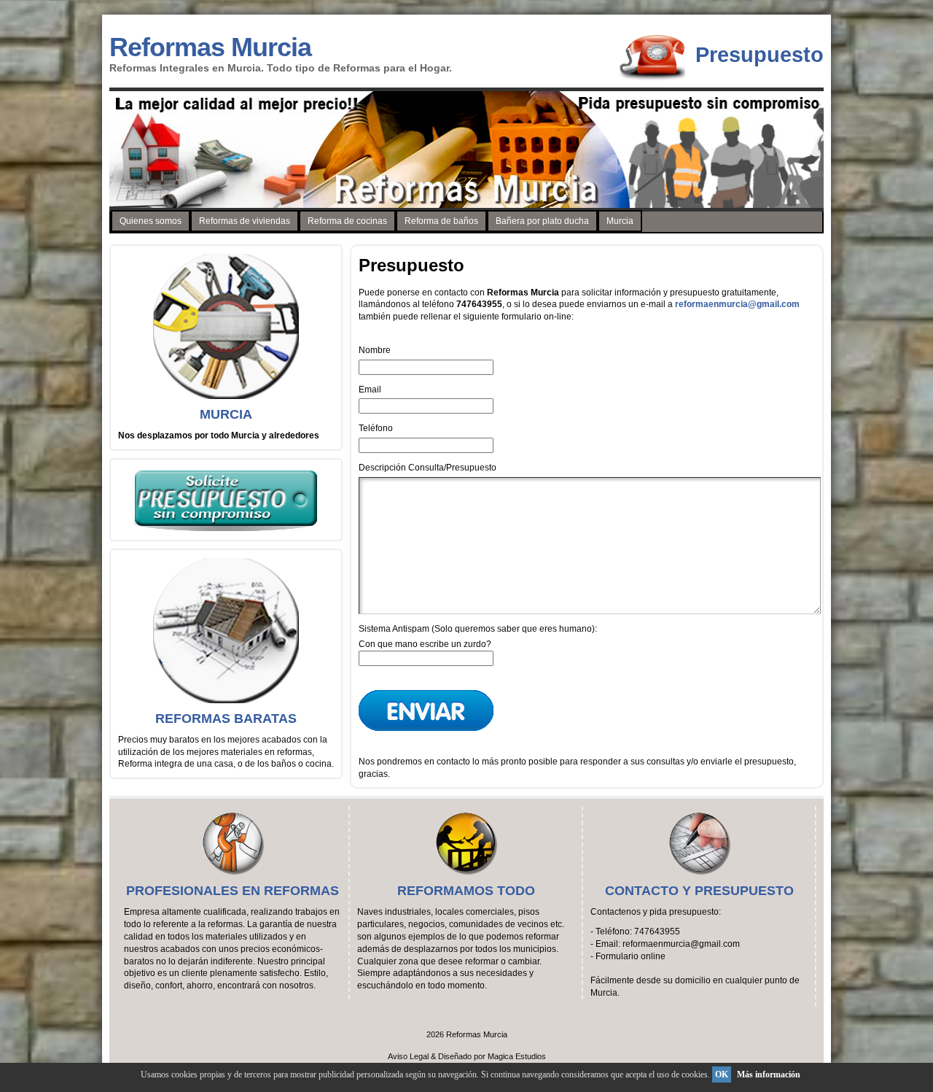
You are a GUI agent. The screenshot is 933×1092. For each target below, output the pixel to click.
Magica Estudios (517, 1056)
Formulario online (630, 956)
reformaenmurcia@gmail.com (737, 304)
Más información (768, 1074)
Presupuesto (759, 54)
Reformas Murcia (210, 47)
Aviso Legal (408, 1056)
